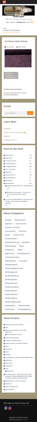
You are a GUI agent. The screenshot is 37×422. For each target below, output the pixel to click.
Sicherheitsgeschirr (23, 253)
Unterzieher (23, 261)
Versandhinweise (10, 178)
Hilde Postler (22, 47)
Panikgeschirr (9, 250)
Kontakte (8, 354)
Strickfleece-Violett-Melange (11, 30)
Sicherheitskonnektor (12, 257)
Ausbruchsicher (21, 224)
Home (5, 28)
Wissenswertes (9, 183)
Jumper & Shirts (18, 235)
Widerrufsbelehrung (11, 386)
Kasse (7, 352)
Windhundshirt (10, 306)
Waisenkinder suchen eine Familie (15, 381)
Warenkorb (8, 384)
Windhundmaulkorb (12, 287)
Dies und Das (9, 155)
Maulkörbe (26, 242)
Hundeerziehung (10, 163)
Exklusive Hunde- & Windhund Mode (16, 343)
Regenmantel (9, 253)
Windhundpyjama (11, 298)
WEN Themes (23, 419)
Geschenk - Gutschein (12, 227)
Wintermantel (9, 309)
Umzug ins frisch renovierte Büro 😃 (15, 132)
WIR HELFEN (9, 180)
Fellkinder (18, 16)
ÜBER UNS (8, 172)
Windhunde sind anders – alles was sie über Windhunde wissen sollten (18, 193)
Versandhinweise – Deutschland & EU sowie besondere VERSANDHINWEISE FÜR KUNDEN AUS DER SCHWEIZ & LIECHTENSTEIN (18, 376)
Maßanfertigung (10, 246)
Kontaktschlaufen (11, 239)
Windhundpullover (11, 294)
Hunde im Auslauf (10, 161)
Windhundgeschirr (11, 272)
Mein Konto (8, 363)
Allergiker (8, 220)
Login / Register (10, 22)
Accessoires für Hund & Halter (14, 324)
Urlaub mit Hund (10, 175)
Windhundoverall (11, 291)
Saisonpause (7, 128)
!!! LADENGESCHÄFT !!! (10, 140)
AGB (6, 327)
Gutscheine (10, 371)
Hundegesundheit (10, 166)
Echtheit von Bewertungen (13, 340)
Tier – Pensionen (10, 169)
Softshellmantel (10, 261)
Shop (6, 369)
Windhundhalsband (11, 276)
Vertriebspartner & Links (14, 334)
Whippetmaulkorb (11, 265)
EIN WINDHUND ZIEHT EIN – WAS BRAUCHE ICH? (20, 186)
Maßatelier (7, 136)
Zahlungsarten (9, 389)
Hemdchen (22, 231)
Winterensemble (24, 306)
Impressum (8, 349)
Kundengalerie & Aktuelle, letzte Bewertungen (19, 357)
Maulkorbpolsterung (12, 242)
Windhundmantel (11, 283)
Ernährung (8, 158)
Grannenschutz (10, 231)
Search (30, 113)
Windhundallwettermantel (14, 268)
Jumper (7, 235)
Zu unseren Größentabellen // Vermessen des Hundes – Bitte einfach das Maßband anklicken (19, 201)
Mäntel (21, 246)
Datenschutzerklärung (12, 338)
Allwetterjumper (20, 220)
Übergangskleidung (24, 309)
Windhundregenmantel (13, 302)
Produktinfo (8, 366)
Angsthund (9, 224)
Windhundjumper (11, 279)
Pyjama (20, 250)
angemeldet (13, 93)
